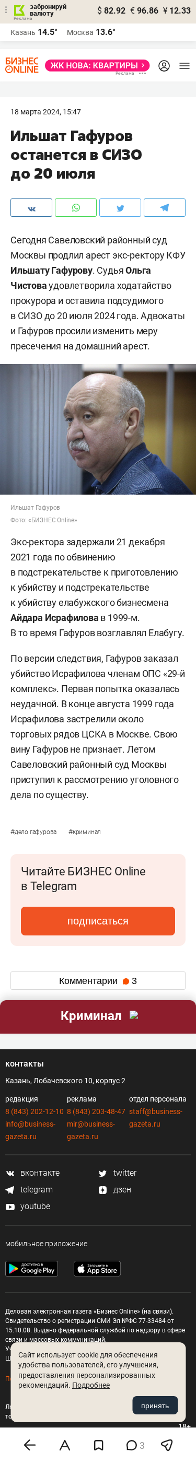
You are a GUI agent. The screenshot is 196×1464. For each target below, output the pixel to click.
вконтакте (39, 1173)
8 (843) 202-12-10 (34, 1111)
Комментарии (98, 981)
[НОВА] (94, 66)
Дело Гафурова (34, 832)
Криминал (84, 832)
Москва (80, 32)
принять (155, 1405)
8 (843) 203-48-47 (96, 1111)
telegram (35, 1189)
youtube (34, 1206)
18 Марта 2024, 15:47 (45, 112)
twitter (123, 1173)
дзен (121, 1189)
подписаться (98, 921)
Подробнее (91, 1385)
